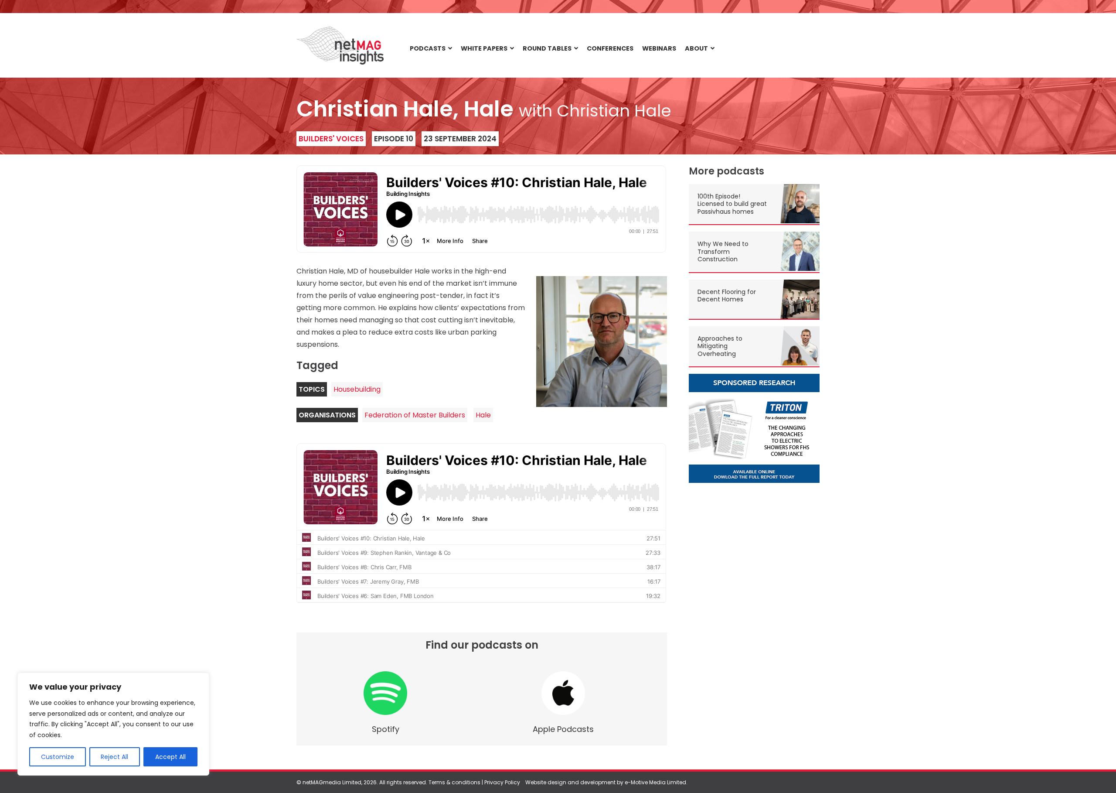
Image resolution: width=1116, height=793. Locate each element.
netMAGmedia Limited (332, 782)
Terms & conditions (454, 782)
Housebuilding (357, 389)
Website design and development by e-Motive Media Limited (605, 782)
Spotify (385, 729)
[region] (113, 724)
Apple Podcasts (563, 729)
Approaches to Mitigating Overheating (720, 346)
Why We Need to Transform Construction (723, 251)
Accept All (170, 756)
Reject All (114, 756)
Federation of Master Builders (414, 415)
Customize (57, 756)
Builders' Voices (331, 138)
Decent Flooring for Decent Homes (727, 295)
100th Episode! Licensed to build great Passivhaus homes (732, 204)
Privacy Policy (502, 782)
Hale (483, 415)
